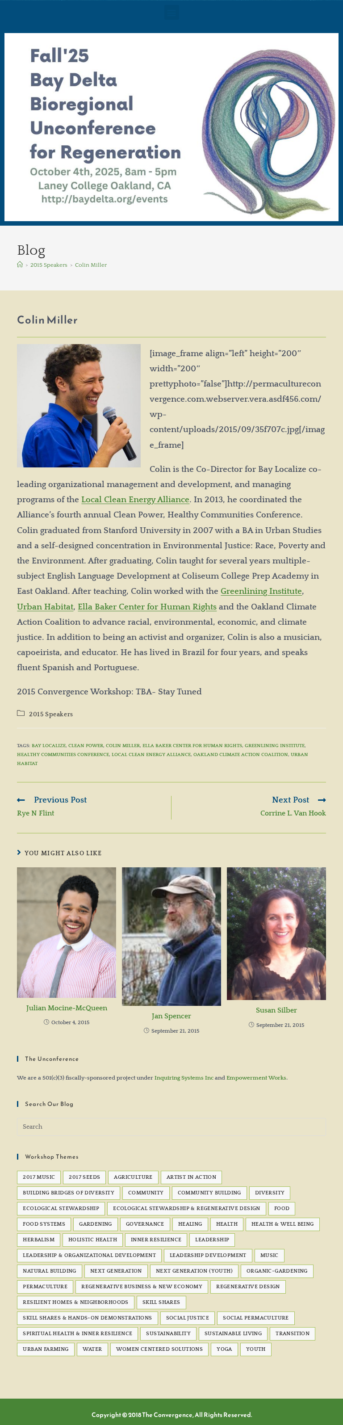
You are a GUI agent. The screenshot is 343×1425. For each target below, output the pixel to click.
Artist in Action (191, 1177)
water (92, 1349)
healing (190, 1224)
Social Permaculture (256, 1318)
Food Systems (44, 1224)
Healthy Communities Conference (63, 754)
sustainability (168, 1334)
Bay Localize (49, 745)
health (227, 1224)
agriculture (133, 1177)
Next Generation (116, 1271)
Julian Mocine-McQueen (66, 1008)
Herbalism (38, 1240)
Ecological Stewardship (61, 1208)
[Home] (20, 265)
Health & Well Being (282, 1224)
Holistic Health (92, 1240)
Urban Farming (45, 1349)
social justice (187, 1318)
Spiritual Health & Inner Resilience (77, 1334)
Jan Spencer (171, 1016)
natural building (49, 1271)
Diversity (270, 1193)
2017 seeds (84, 1177)
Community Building (209, 1193)
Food (282, 1208)
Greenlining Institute (261, 591)
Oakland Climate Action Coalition (240, 754)
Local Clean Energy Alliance (135, 499)
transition (293, 1334)
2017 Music (39, 1177)
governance (145, 1224)
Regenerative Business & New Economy (141, 1287)
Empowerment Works (256, 1078)
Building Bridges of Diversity (68, 1193)
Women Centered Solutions (159, 1349)
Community (146, 1193)
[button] (171, 12)
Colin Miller (91, 265)
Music (269, 1255)
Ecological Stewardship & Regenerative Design (186, 1208)
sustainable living (233, 1334)
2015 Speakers (51, 714)
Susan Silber (276, 1010)
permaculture (45, 1287)
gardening (95, 1224)
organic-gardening (277, 1271)
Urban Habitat (45, 607)
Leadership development (208, 1255)
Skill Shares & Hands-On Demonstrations (87, 1318)
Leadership (212, 1240)
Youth (256, 1349)
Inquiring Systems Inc (184, 1078)
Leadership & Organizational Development (89, 1255)
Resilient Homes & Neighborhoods (75, 1302)
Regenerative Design (248, 1287)
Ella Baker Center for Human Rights (147, 607)
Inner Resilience (156, 1240)
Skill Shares (161, 1302)
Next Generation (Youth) (194, 1271)
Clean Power (85, 745)
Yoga (224, 1349)
